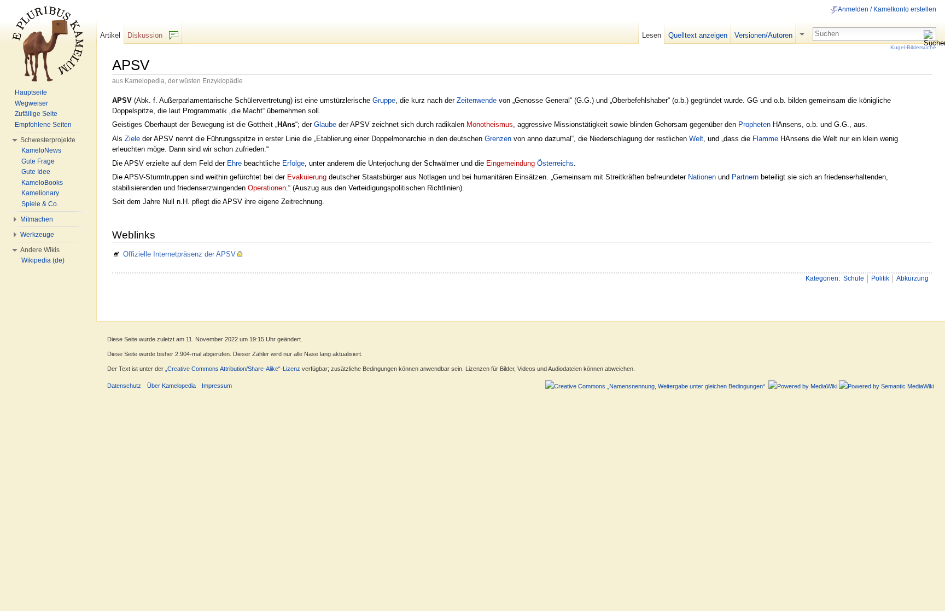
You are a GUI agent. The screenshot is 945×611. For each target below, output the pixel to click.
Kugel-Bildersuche (913, 47)
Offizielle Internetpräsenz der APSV (179, 254)
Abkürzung (912, 278)
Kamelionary (40, 193)
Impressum (217, 385)
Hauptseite (31, 92)
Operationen (267, 188)
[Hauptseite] (48, 44)
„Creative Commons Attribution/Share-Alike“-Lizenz (232, 368)
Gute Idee (35, 172)
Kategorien (822, 278)
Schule (853, 278)
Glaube (325, 124)
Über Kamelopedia (171, 385)
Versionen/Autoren (763, 35)
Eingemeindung (510, 163)
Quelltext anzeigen (697, 35)
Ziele (132, 139)
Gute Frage (38, 161)
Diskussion (144, 35)
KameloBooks (42, 183)
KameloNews (41, 150)
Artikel (110, 35)
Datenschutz (124, 385)
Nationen (702, 177)
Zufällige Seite (36, 114)
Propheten (754, 124)
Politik (880, 278)
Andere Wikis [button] (40, 250)
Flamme (765, 139)
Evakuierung (306, 177)
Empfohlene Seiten (43, 125)
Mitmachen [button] (36, 219)
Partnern (745, 177)
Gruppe (383, 100)
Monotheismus (489, 124)
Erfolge (293, 163)
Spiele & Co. (40, 204)
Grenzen (498, 139)
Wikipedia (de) (43, 260)
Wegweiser (31, 103)
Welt (696, 139)
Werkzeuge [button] (37, 234)
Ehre (234, 163)
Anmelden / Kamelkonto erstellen (887, 9)
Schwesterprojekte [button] (47, 140)
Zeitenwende (477, 100)
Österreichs (555, 163)
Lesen (651, 35)
